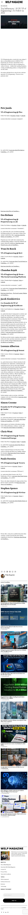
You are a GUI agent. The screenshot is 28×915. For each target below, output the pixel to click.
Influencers (4, 5)
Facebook (13, 115)
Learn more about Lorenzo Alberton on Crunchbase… (13, 389)
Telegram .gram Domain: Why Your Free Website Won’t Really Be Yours (13, 650)
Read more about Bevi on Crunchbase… (10, 266)
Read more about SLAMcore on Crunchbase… (11, 341)
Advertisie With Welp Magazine (8, 867)
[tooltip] (2, 572)
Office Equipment (5, 879)
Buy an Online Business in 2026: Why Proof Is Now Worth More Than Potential (13, 814)
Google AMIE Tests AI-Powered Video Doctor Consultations (12, 767)
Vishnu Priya (4, 606)
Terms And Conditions (6, 874)
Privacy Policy (4, 871)
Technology (3, 886)
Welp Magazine (10, 575)
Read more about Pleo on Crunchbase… (10, 211)
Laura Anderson (5, 676)
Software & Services (5, 881)
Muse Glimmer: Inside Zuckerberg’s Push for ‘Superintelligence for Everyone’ (12, 791)
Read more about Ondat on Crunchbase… (13, 427)
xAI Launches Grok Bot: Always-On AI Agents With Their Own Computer (13, 721)
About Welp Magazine (6, 864)
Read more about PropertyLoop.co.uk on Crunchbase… (12, 244)
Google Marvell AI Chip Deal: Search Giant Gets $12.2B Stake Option (13, 674)
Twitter (17, 115)
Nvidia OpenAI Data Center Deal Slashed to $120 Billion (13, 744)
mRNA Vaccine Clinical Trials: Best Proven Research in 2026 (11, 627)
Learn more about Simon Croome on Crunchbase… (13, 420)
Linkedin (23, 115)
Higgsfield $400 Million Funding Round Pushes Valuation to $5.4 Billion (12, 697)
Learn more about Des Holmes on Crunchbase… (13, 235)
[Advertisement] (14, 44)
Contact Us (3, 869)
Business (3, 884)
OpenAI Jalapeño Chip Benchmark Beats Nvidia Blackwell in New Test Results (13, 604)
